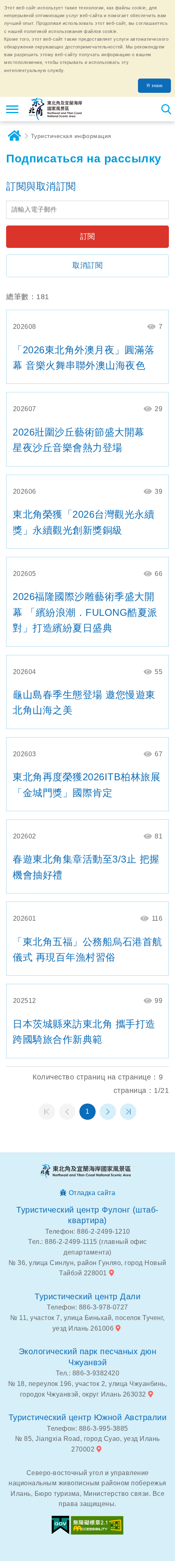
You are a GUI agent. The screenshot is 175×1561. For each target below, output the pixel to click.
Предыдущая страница (67, 1111)
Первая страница (47, 1111)
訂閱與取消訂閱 (41, 186)
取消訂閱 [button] (87, 265)
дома (14, 136)
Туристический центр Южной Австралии (88, 1417)
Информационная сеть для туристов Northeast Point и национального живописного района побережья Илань (55, 109)
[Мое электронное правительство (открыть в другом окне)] (60, 1525)
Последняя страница (128, 1111)
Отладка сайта (92, 1192)
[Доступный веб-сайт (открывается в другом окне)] (97, 1525)
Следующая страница (108, 1111)
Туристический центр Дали (87, 1296)
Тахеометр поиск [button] (166, 109)
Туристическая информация (71, 136)
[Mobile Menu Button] (12, 109)
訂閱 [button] (87, 236)
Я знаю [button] (154, 85)
